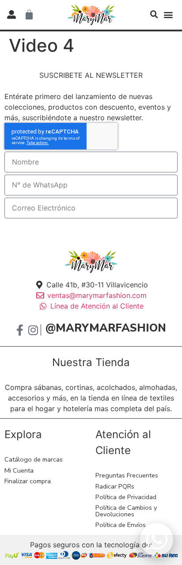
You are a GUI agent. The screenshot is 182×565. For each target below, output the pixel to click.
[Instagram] (32, 330)
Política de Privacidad (125, 496)
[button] (154, 15)
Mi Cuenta (19, 470)
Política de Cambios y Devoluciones (126, 510)
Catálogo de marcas (33, 459)
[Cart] (29, 15)
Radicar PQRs (114, 486)
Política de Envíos (120, 524)
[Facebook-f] (19, 330)
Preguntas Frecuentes (126, 475)
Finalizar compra (27, 481)
